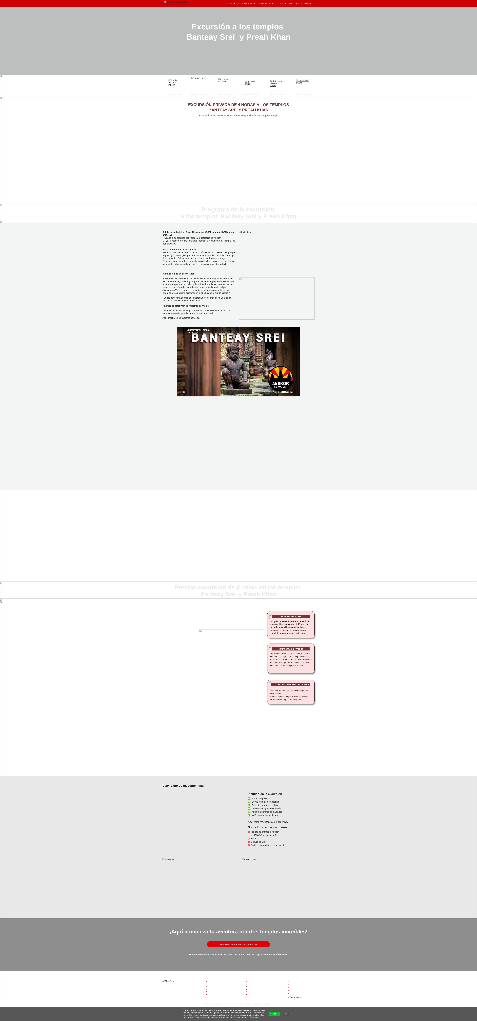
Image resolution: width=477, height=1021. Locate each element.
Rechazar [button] (288, 1014)
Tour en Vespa (254, 984)
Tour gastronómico (256, 992)
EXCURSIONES (245, 4)
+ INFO (279, 4)
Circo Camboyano (256, 994)
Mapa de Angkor (215, 994)
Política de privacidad (299, 984)
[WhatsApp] (174, 985)
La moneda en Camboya (219, 989)
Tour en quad (253, 989)
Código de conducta (217, 987)
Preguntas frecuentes (217, 981)
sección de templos (198, 264)
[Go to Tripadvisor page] (184, 1005)
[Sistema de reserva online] (276, 86)
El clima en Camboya (217, 992)
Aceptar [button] (274, 1014)
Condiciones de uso (299, 990)
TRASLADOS (264, 4)
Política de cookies (298, 987)
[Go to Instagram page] (166, 1005)
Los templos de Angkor (218, 984)
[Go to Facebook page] (172, 1005)
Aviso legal (295, 981)
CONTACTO (307, 4)
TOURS (228, 4)
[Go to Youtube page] (178, 1005)
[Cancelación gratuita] (302, 86)
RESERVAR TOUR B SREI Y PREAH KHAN (238, 944)
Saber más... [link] (255, 1017)
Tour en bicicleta (255, 987)
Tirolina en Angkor (256, 997)
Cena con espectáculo (258, 981)
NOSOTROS (294, 4)
